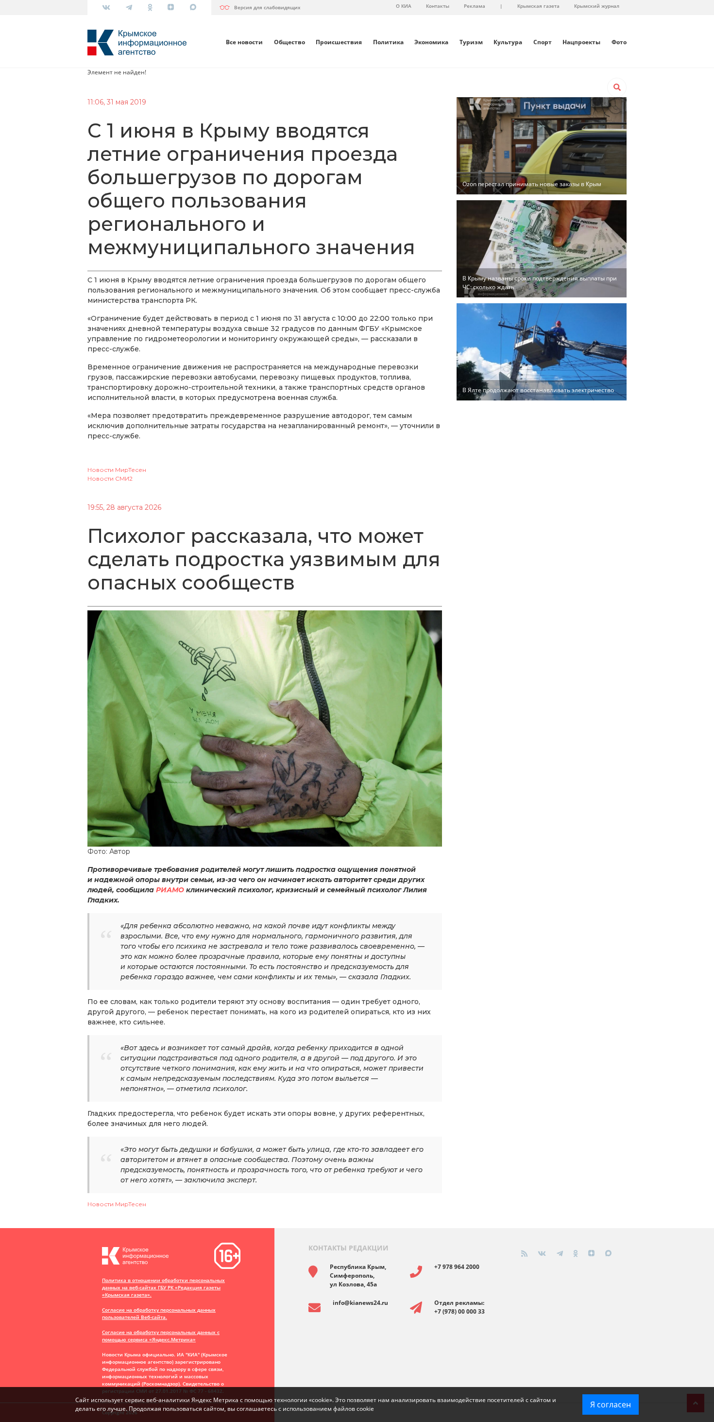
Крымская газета (538, 5)
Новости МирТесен (116, 469)
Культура (507, 42)
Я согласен (610, 1404)
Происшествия (339, 42)
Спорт (542, 42)
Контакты (437, 5)
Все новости (244, 42)
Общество (289, 42)
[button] (617, 87)
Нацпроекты (581, 42)
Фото (619, 42)
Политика (388, 42)
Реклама (474, 5)
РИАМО (170, 889)
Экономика (431, 42)
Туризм (471, 42)
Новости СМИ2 (110, 478)
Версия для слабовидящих (267, 7)
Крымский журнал (596, 5)
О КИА (403, 5)
